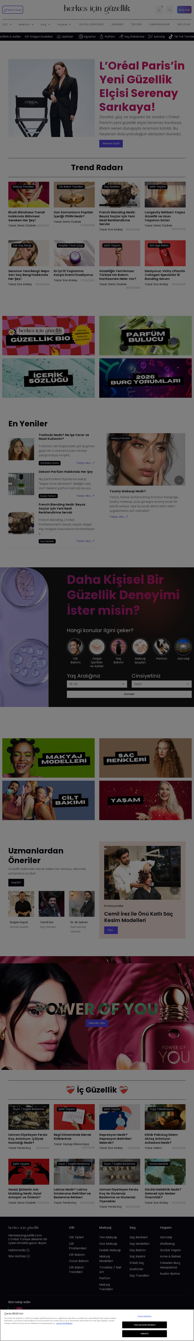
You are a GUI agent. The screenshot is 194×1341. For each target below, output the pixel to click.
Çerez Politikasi (64, 1323)
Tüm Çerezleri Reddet (144, 1325)
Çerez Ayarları (144, 1316)
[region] (97, 1325)
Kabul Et (145, 1333)
